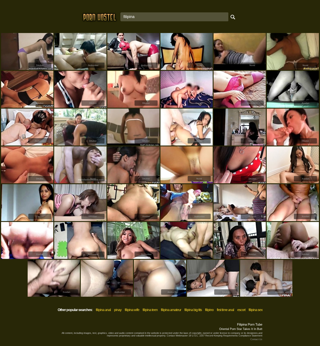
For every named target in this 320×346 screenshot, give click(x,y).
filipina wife (132, 310)
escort (241, 310)
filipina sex (256, 310)
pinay (117, 310)
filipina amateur (171, 310)
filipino (209, 310)
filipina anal (103, 310)
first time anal (225, 310)
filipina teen (150, 310)
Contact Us (256, 339)
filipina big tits (193, 310)
